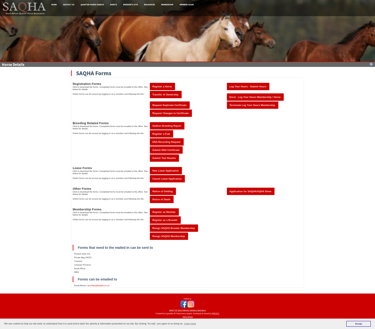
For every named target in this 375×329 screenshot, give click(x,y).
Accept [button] (358, 324)
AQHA (171, 310)
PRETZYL (215, 313)
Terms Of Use (188, 317)
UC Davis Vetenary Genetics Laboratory (190, 310)
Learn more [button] (190, 323)
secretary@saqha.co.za (98, 285)
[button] (162, 86)
